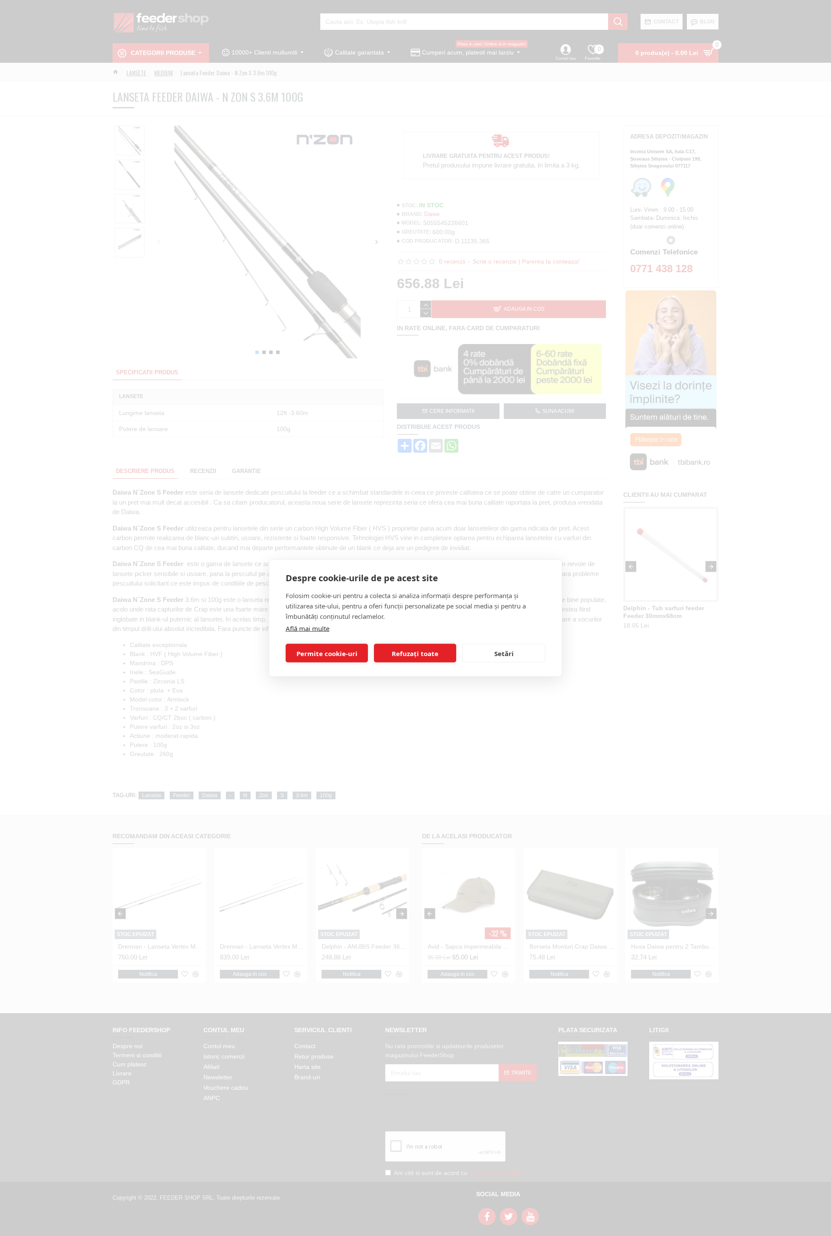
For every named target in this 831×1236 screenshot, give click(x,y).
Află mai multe (307, 628)
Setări (504, 653)
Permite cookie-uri (327, 653)
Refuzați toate (415, 653)
